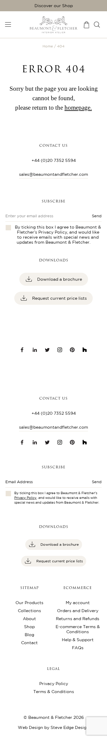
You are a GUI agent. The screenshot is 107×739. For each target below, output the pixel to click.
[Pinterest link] (72, 349)
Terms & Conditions (53, 691)
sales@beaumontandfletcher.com (53, 174)
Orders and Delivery (77, 610)
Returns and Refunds (77, 618)
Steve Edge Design (70, 727)
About (29, 618)
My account (78, 602)
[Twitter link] (47, 349)
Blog (29, 634)
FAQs (78, 647)
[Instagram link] (59, 349)
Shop (29, 626)
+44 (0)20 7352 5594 (54, 160)
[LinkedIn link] (34, 349)
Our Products (29, 602)
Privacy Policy (52, 232)
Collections (29, 610)
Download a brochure (59, 279)
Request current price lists (59, 298)
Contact (29, 642)
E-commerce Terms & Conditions (78, 629)
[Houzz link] (84, 349)
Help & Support (78, 639)
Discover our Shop (53, 5)
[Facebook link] (22, 349)
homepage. (78, 107)
